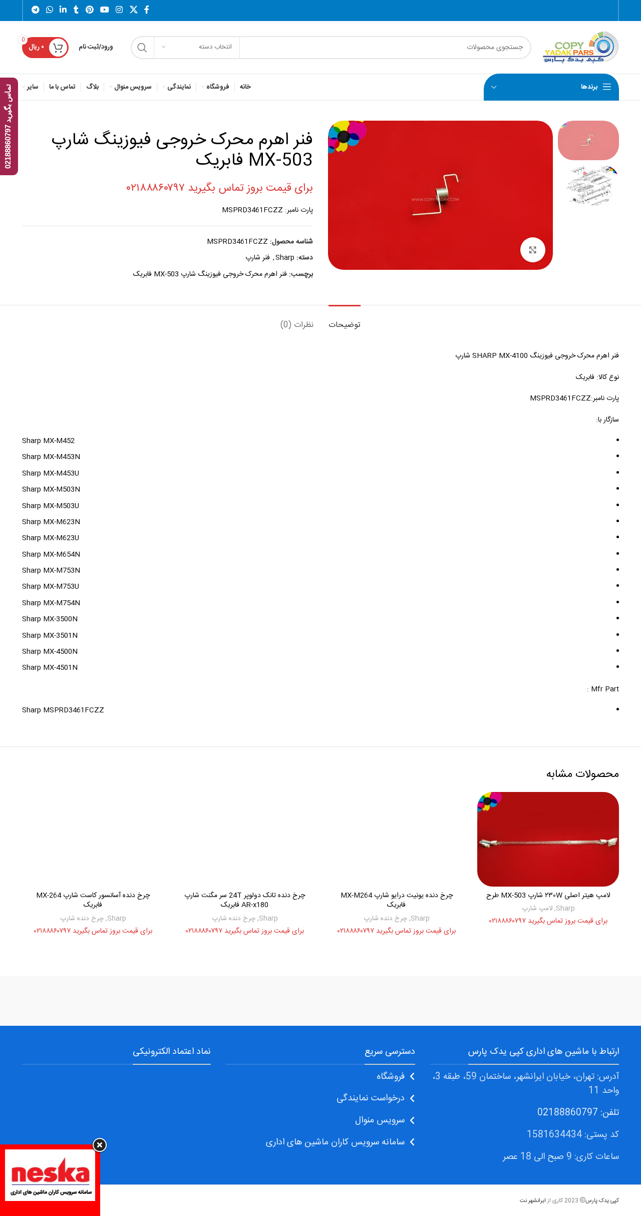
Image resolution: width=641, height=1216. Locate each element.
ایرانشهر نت (533, 1200)
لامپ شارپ (537, 908)
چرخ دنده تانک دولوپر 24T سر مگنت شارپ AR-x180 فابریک (244, 901)
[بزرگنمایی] (532, 249)
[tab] (345, 320)
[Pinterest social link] (89, 10)
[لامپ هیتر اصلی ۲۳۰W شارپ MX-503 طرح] (548, 839)
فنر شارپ (257, 258)
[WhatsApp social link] (49, 10)
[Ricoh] (235, 1001)
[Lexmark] (149, 1001)
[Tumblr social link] (76, 10)
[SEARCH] (142, 47)
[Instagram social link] (119, 10)
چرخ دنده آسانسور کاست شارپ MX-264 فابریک (93, 901)
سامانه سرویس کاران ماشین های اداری (335, 1142)
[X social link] (133, 10)
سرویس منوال (380, 1120)
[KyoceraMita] (64, 1001)
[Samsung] (320, 1001)
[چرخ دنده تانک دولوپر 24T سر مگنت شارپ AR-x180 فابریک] (244, 839)
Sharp (284, 258)
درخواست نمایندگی (371, 1098)
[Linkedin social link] (63, 10)
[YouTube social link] (104, 10)
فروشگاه (391, 1076)
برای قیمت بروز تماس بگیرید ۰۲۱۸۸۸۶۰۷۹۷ (219, 188)
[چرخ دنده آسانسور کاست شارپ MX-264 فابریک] (93, 839)
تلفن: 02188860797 (578, 1112)
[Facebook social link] (147, 10)
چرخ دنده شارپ (385, 918)
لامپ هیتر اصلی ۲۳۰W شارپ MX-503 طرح (548, 896)
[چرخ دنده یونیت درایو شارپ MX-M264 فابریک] (396, 839)
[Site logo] (580, 48)
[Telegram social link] (35, 10)
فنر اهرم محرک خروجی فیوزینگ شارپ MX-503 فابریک (210, 274)
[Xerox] (576, 1001)
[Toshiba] (490, 1001)
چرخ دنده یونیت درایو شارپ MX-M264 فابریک (397, 901)
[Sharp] (405, 1001)
